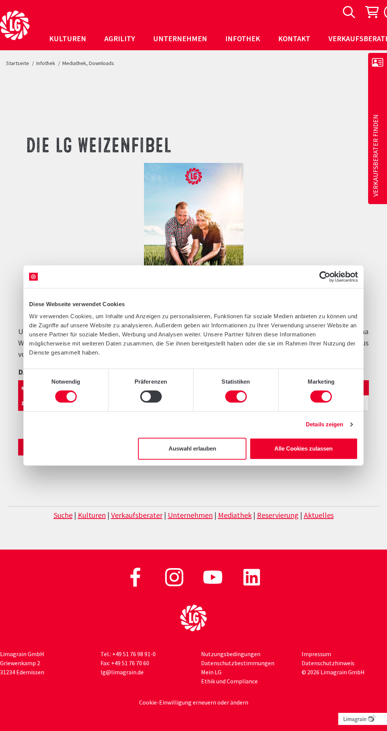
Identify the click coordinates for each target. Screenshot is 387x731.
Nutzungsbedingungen (230, 654)
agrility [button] (119, 38)
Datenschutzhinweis (328, 663)
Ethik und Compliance (229, 681)
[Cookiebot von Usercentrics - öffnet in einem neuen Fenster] (325, 276)
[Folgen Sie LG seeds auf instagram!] (175, 576)
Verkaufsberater (137, 515)
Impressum (316, 654)
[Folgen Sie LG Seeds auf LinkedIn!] (251, 576)
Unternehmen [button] (180, 38)
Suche (63, 515)
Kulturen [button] (67, 38)
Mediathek (235, 515)
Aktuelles (319, 515)
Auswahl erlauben (192, 448)
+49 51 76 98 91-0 (134, 654)
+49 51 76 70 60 (130, 663)
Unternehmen (190, 515)
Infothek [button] (242, 38)
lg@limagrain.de (122, 672)
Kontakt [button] (294, 38)
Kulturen (92, 515)
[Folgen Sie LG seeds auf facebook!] (136, 576)
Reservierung (278, 515)
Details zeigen (324, 424)
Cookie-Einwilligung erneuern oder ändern (193, 702)
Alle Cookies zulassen (303, 448)
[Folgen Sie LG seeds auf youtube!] (213, 576)
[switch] (151, 396)
